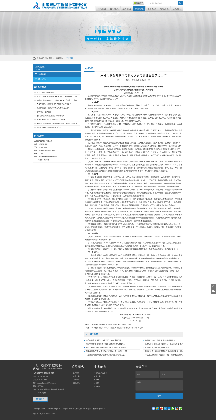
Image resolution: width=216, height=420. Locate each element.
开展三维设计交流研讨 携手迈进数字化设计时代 (54, 104)
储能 (97, 383)
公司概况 (114, 9)
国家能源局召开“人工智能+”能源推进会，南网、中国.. (107, 351)
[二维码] (138, 3)
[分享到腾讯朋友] (180, 408)
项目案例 (152, 9)
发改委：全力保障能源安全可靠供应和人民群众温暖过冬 (57, 123)
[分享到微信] (172, 408)
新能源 (98, 386)
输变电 (98, 376)
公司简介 (76, 373)
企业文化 (76, 376)
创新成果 (76, 383)
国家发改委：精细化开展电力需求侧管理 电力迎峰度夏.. (166, 351)
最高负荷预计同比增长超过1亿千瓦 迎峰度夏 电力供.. (165, 344)
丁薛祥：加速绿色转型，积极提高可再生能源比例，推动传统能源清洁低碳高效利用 (67, 100)
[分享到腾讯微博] (165, 408)
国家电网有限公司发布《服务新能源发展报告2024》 (106, 344)
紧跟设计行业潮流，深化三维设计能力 (50, 116)
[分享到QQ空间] (157, 408)
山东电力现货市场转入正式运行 (157, 348)
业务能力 (126, 9)
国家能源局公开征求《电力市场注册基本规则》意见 (112, 325)
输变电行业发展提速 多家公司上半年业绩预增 (103, 340)
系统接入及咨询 (101, 373)
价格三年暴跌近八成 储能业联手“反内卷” (51, 120)
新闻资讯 (139, 9)
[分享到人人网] (169, 408)
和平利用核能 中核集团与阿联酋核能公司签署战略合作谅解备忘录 (117, 328)
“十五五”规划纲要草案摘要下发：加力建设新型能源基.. (166, 355)
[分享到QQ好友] (176, 408)
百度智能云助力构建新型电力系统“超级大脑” (53, 108)
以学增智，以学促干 (44, 112)
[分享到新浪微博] (161, 408)
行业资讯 (69, 58)
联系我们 (176, 9)
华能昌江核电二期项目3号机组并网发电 (160, 340)
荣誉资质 (76, 380)
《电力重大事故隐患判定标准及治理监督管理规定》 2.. (107, 355)
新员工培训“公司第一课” (45, 92)
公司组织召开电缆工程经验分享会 (49, 127)
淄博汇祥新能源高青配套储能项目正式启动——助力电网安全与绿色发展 (63, 96)
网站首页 (102, 9)
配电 (97, 380)
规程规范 (164, 9)
